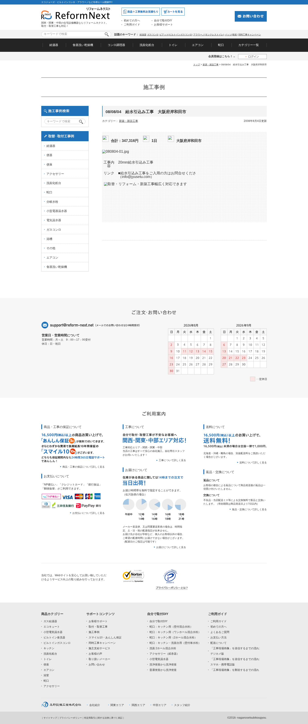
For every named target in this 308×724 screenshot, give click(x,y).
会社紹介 (94, 705)
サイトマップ (50, 718)
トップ (196, 64)
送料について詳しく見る (253, 462)
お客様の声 (95, 653)
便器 (49, 155)
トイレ (173, 45)
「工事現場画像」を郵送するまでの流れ (234, 670)
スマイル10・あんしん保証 (105, 637)
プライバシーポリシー (70, 718)
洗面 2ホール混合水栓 (162, 648)
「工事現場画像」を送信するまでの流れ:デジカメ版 (235, 651)
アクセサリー (55, 173)
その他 (50, 248)
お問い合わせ (97, 664)
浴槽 (49, 239)
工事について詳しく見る (172, 460)
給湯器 (143, 34)
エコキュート (52, 626)
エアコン (198, 45)
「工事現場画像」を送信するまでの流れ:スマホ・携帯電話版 (235, 662)
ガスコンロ (153, 34)
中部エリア (159, 705)
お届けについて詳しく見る (171, 547)
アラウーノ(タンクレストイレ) (208, 34)
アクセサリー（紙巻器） (164, 653)
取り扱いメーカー (99, 659)
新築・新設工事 (210, 64)
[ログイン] (252, 56)
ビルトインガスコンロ (57, 642)
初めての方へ (132, 20)
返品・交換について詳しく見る (249, 509)
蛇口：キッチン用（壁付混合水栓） (171, 626)
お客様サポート (163, 24)
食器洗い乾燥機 (83, 45)
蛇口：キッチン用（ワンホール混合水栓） (175, 632)
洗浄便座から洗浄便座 (163, 664)
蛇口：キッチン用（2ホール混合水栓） (173, 637)
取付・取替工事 (98, 626)
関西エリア (138, 705)
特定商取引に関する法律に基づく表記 (103, 718)
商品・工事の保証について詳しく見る (83, 466)
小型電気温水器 (53, 632)
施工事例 (94, 632)
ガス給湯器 (50, 621)
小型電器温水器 (56, 211)
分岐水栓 (52, 201)
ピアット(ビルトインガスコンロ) (175, 34)
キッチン (49, 648)
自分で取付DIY (163, 20)
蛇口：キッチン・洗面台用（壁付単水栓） (175, 642)
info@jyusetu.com (136, 177)
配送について (218, 642)
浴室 (46, 675)
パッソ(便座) (231, 34)
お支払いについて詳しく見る (88, 513)
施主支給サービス (99, 648)
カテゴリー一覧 (248, 45)
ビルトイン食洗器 (54, 637)
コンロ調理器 (116, 45)
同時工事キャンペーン (249, 34)
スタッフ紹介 (182, 705)
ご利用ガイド (132, 24)
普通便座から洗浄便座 (163, 670)
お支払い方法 (218, 637)
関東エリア (117, 705)
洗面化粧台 (147, 45)
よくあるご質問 (219, 632)
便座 (49, 164)
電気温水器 (53, 220)
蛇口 (221, 45)
